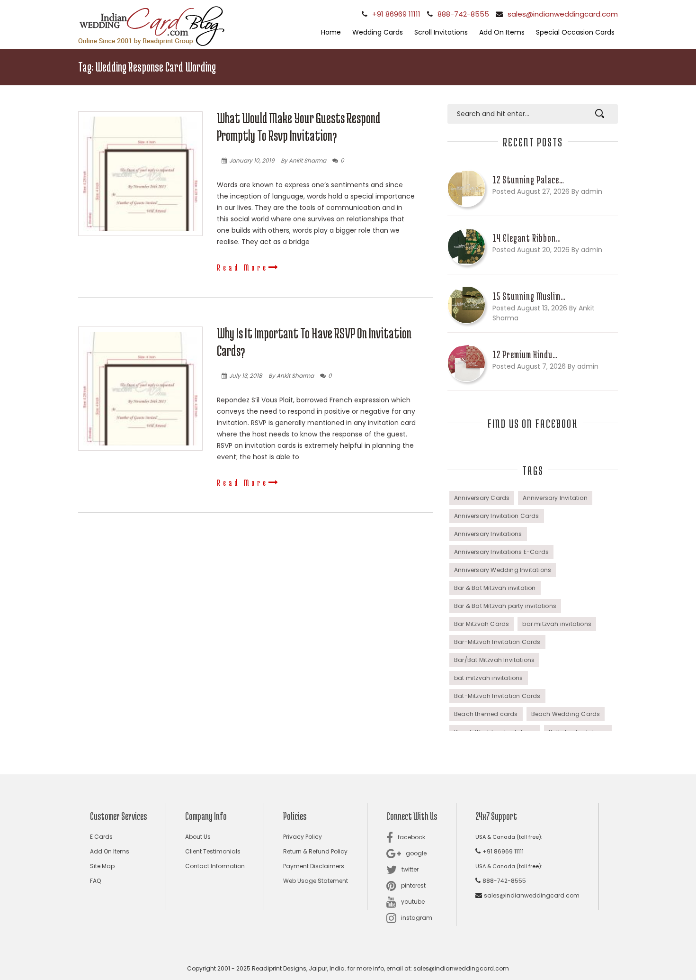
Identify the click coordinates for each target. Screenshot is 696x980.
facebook (411, 837)
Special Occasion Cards (575, 32)
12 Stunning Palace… (528, 179)
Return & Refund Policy (315, 851)
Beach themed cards (486, 714)
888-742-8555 (463, 14)
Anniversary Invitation (555, 498)
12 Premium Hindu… (525, 354)
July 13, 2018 (245, 376)
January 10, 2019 (252, 160)
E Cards (101, 837)
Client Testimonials (213, 851)
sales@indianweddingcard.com (563, 14)
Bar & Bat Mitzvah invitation (495, 588)
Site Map (102, 866)
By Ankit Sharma (303, 160)
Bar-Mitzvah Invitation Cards (497, 642)
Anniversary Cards (481, 498)
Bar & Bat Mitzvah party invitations (505, 606)
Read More (242, 267)
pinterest (413, 885)
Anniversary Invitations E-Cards (501, 552)
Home (331, 32)
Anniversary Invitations (488, 534)
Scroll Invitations (441, 32)
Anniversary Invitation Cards (496, 516)
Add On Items (502, 32)
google (416, 853)
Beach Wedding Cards (565, 714)
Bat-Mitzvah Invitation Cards (497, 696)
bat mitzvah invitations (488, 678)
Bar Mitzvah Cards (481, 624)
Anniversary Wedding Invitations (502, 570)
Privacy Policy (302, 837)
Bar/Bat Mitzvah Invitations (494, 660)
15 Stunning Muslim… (529, 296)
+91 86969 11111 (396, 14)
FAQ (95, 881)
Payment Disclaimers (313, 866)
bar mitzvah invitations (556, 624)
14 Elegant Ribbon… (526, 238)
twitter (410, 869)
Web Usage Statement (315, 881)
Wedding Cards (377, 32)
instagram (416, 918)
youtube (413, 902)
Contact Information (215, 866)
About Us (198, 837)
